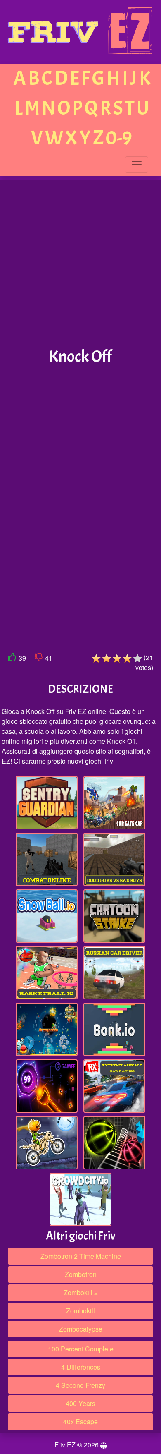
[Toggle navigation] (136, 164)
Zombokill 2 (81, 1292)
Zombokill (80, 1310)
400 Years (80, 1403)
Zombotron (81, 1274)
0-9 (119, 138)
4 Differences (80, 1367)
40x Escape (80, 1421)
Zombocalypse (80, 1329)
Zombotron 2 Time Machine (80, 1256)
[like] (12, 658)
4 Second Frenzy (80, 1385)
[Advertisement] (80, 264)
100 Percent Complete (81, 1348)
